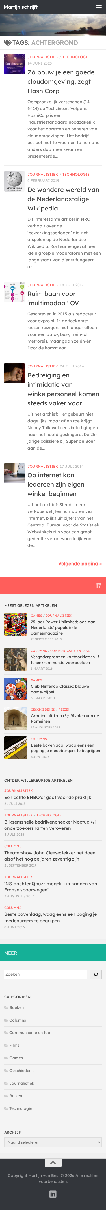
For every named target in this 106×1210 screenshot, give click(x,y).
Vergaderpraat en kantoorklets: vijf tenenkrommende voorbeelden (65, 659)
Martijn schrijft (21, 7)
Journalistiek (42, 57)
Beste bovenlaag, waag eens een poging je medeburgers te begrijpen (65, 748)
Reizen (64, 710)
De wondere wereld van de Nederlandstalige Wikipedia (63, 199)
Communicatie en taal (70, 651)
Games (36, 616)
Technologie (76, 57)
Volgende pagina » (80, 563)
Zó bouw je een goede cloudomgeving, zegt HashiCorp (61, 81)
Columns (39, 651)
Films (14, 1045)
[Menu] (99, 7)
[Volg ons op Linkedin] (98, 585)
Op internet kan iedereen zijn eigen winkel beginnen (55, 484)
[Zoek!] (96, 974)
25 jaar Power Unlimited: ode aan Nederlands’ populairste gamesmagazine (63, 627)
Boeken (16, 1007)
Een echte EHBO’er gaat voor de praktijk (47, 797)
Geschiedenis (43, 710)
